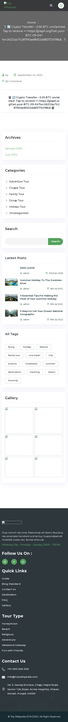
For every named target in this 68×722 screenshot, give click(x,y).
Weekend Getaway (14, 645)
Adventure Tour (19, 181)
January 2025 (13, 148)
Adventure (9, 639)
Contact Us (9, 589)
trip (51, 355)
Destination (9, 594)
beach (51, 372)
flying (11, 347)
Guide (5, 578)
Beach (6, 628)
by (6, 75)
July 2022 (11, 154)
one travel (34, 355)
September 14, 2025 (29, 75)
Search (11, 229)
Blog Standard (11, 583)
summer (50, 363)
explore (12, 363)
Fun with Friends (12, 650)
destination (14, 372)
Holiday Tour (17, 206)
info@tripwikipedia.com (22, 676)
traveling (35, 372)
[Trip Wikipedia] (12, 5)
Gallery (6, 605)
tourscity (13, 380)
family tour (14, 355)
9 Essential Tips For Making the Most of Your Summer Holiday (39, 297)
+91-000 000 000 (18, 668)
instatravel (31, 363)
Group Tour (16, 200)
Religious (8, 634)
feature (44, 347)
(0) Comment (13, 81)
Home (31, 22)
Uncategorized (18, 213)
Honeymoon (10, 623)
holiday (27, 347)
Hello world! (27, 267)
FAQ (4, 599)
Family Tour (16, 194)
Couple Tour (17, 187)
